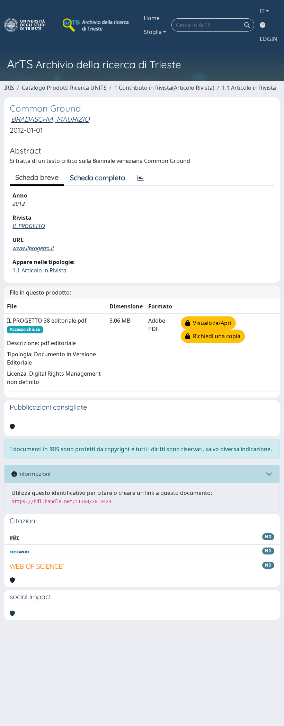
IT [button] (262, 11)
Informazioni (33, 473)
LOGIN (268, 39)
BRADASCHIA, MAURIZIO (50, 119)
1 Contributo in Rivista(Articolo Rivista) (164, 87)
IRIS (9, 87)
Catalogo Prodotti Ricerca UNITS (64, 87)
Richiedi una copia (215, 336)
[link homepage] (27, 25)
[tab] (140, 177)
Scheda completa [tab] (97, 177)
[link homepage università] (96, 25)
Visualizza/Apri (210, 323)
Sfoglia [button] (153, 32)
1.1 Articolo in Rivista (249, 87)
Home (152, 18)
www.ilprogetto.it (33, 248)
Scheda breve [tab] (37, 177)
